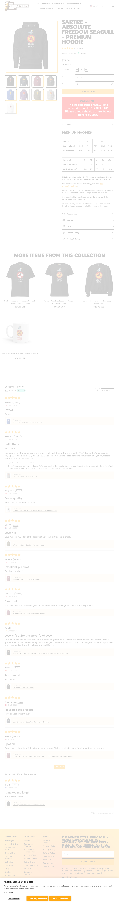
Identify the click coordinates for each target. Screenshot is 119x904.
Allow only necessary (37, 898)
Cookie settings (14, 898)
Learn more (8, 892)
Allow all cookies (60, 898)
